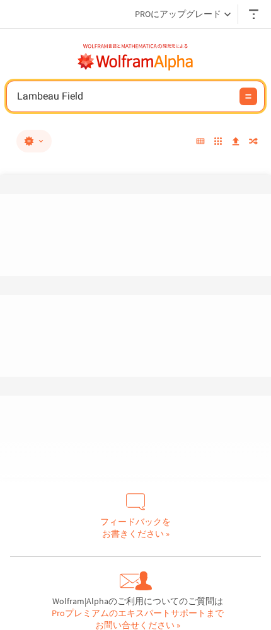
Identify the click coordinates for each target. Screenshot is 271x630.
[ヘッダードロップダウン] (254, 14)
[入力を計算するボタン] (248, 96)
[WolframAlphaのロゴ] (135, 62)
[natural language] (34, 141)
